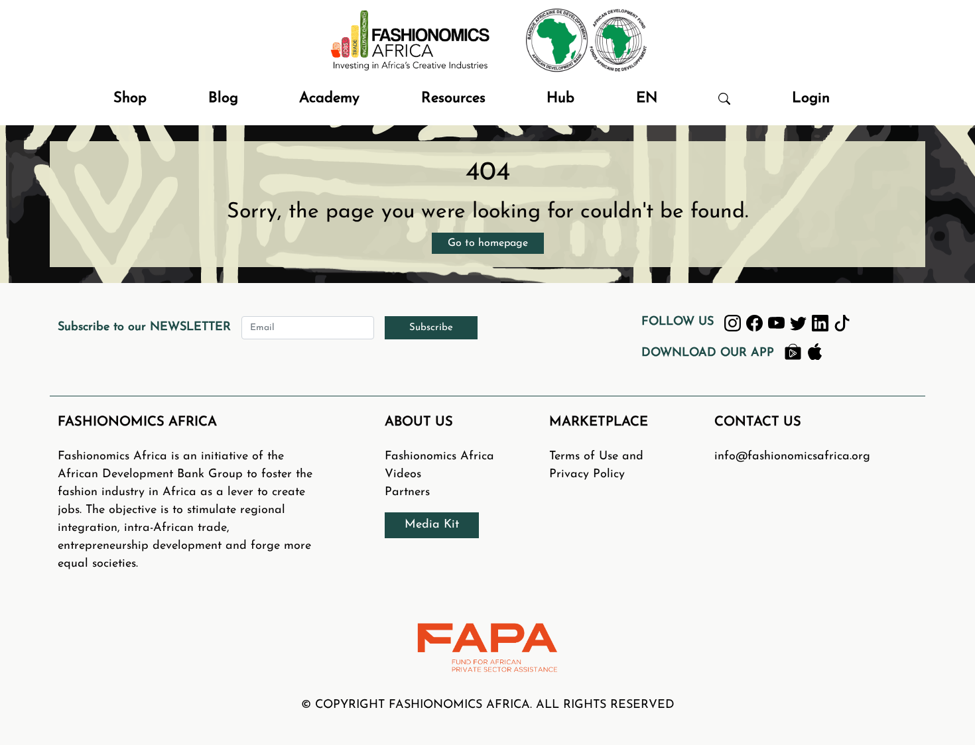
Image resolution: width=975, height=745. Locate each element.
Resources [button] (453, 98)
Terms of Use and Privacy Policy (596, 466)
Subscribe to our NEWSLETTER (144, 327)
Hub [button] (560, 98)
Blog (223, 98)
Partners (407, 492)
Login (811, 98)
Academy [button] (329, 98)
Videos (403, 475)
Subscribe (431, 328)
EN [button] (646, 98)
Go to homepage (488, 243)
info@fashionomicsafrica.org (792, 457)
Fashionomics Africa (439, 457)
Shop (130, 98)
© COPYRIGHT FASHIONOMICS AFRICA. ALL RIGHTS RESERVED (488, 705)
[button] (724, 98)
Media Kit (432, 525)
